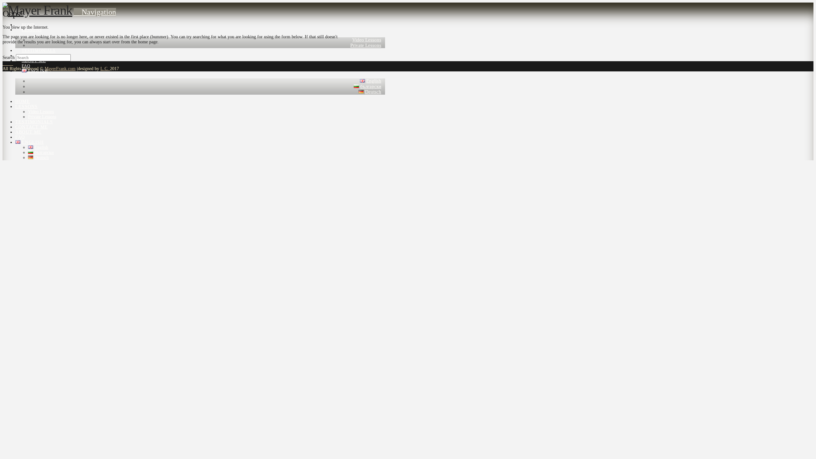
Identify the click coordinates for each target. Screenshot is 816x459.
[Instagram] (11, 63)
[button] (95, 12)
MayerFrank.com (60, 68)
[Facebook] (4, 63)
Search (9, 57)
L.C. (105, 68)
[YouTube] (8, 63)
